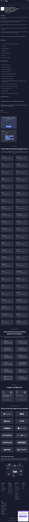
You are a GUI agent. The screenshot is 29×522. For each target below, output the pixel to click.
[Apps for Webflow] (7, 428)
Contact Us (16, 492)
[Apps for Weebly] (21, 421)
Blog (15, 484)
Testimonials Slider (10, 491)
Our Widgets (3, 487)
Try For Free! (8, 126)
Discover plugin (7, 399)
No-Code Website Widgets (17, 494)
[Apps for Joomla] (21, 428)
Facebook (24, 484)
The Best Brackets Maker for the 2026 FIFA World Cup (4, 509)
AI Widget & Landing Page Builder (17, 497)
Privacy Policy (17, 518)
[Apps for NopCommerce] (21, 449)
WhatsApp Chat (10, 490)
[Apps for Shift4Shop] (21, 435)
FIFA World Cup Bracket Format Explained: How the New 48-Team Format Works (4, 507)
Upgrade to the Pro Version (4, 36)
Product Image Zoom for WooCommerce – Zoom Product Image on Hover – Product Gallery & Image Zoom (17, 5)
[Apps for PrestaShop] (7, 435)
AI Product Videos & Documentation (17, 499)
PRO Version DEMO (16, 36)
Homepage (2, 484)
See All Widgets (10, 494)
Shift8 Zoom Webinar (19, 395)
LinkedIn (24, 487)
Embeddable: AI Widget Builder (10, 485)
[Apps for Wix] (21, 414)
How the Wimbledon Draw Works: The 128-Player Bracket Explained (4, 505)
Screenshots (24, 36)
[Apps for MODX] (21, 442)
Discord (24, 488)
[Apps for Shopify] (7, 421)
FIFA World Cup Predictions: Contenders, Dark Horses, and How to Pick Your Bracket (3, 511)
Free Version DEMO (11, 36)
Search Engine (3, 489)
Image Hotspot (10, 486)
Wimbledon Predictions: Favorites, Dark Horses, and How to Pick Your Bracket (4, 513)
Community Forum (17, 488)
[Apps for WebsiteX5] (7, 442)
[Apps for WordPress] (7, 414)
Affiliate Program (17, 487)
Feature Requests (17, 489)
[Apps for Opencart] (7, 449)
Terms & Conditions (12, 518)
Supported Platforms (4, 488)
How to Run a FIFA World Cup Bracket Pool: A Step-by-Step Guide (4, 503)
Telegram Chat (10, 489)
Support (21, 36)
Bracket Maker (17, 495)
